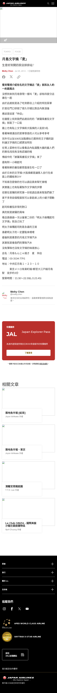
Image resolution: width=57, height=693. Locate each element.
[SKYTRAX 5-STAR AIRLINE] (21, 641)
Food (18, 51)
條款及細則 (43, 364)
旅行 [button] (4, 572)
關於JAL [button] (5, 581)
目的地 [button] (4, 590)
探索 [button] (4, 564)
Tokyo (7, 51)
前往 (11, 654)
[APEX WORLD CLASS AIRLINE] (23, 627)
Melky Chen (7, 71)
